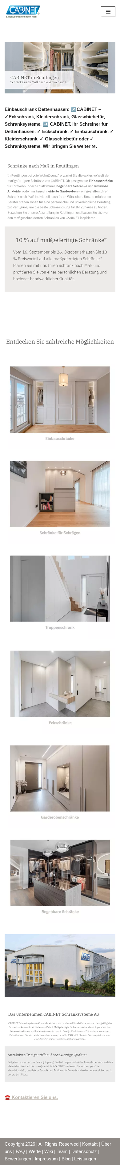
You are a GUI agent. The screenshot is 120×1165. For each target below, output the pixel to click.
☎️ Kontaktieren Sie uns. (31, 1097)
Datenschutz (84, 1151)
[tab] (25, 324)
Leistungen (85, 1158)
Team (62, 1151)
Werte (35, 1151)
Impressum (46, 1158)
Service (65, 324)
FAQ (20, 1151)
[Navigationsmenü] (108, 11)
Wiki (48, 1151)
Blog (66, 1158)
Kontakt (90, 1144)
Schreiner (25, 324)
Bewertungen (18, 1158)
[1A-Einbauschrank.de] (23, 11)
